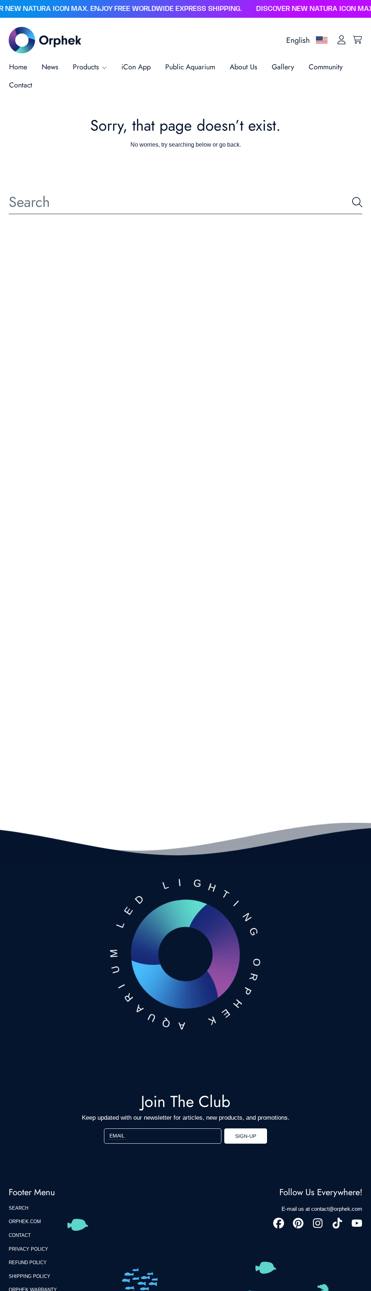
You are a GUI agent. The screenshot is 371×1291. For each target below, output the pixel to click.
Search (18, 1208)
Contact (20, 1235)
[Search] (357, 202)
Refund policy (28, 1262)
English (298, 40)
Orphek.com (25, 1221)
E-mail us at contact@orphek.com (322, 1209)
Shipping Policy (29, 1276)
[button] (357, 40)
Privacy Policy (28, 1249)
